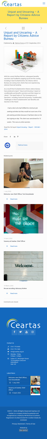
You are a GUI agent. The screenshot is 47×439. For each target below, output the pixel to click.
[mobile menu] (44, 3)
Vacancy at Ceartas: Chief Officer (14, 241)
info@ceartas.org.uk (17, 351)
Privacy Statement (18, 424)
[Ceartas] (11, 3)
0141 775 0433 (15, 346)
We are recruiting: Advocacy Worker (15, 288)
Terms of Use (30, 424)
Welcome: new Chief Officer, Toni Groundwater (19, 194)
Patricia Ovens (19, 43)
